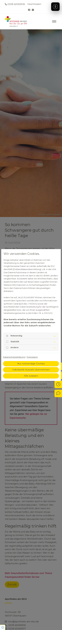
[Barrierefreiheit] (55, 6)
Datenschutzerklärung (14, 357)
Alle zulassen (31, 375)
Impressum (32, 357)
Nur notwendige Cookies (31, 363)
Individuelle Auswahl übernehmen (31, 369)
